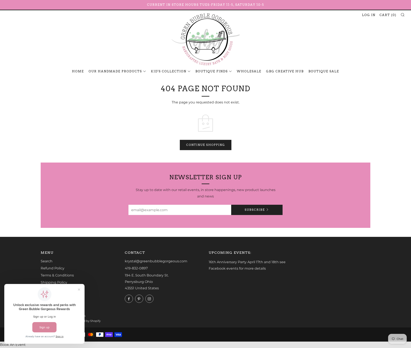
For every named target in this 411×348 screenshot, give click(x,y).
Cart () (388, 15)
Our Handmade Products (115, 71)
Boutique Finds (211, 71)
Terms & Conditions (57, 275)
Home (78, 71)
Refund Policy (52, 268)
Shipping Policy (54, 282)
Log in (368, 15)
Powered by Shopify (87, 321)
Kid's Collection (168, 71)
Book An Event (13, 345)
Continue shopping (205, 144)
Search (46, 261)
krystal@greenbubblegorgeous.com (156, 261)
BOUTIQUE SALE (323, 71)
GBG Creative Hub (285, 71)
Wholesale (249, 71)
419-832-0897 (136, 268)
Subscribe (255, 209)
